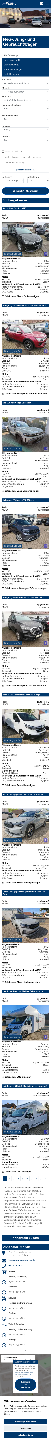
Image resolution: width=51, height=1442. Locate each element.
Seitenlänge (33, 177)
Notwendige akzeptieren (25, 1421)
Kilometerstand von (11, 105)
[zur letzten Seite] (45, 1178)
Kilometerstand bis (11, 115)
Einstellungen (25, 1428)
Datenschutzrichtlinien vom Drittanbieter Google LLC (24, 1373)
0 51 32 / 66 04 (16, 1265)
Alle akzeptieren (25, 1435)
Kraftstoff (6, 96)
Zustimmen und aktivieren (25, 1384)
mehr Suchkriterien (25, 170)
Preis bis (6, 136)
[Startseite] (9, 3)
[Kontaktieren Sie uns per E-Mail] (41, 3)
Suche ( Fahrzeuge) (25, 191)
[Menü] (47, 4)
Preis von (6, 126)
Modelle (6, 88)
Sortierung (7, 177)
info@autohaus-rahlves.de (21, 1260)
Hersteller (6, 79)
